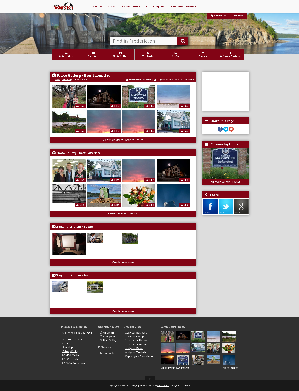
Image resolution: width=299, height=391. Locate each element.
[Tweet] (225, 130)
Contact (66, 343)
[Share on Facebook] (220, 130)
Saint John (109, 336)
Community (67, 79)
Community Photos (225, 144)
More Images (230, 367)
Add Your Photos (186, 79)
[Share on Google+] (231, 130)
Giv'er (112, 6)
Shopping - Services (184, 6)
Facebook (108, 353)
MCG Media (72, 355)
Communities (131, 6)
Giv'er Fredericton (76, 363)
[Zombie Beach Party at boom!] (69, 254)
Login (239, 15)
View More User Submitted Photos (123, 140)
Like (82, 106)
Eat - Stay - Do (155, 6)
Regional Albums (165, 79)
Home (57, 79)
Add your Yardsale (135, 352)
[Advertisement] (225, 91)
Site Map (67, 347)
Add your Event (134, 348)
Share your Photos (136, 340)
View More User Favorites (123, 213)
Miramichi (108, 332)
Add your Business (136, 332)
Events (97, 6)
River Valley (109, 340)
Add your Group (134, 336)
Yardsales (219, 15)
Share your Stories (136, 344)
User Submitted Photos (140, 79)
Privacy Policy (70, 351)
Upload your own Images (225, 181)
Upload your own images (175, 368)
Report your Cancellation (139, 356)
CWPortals (72, 359)
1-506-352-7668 (83, 332)
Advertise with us (72, 339)
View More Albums (123, 262)
